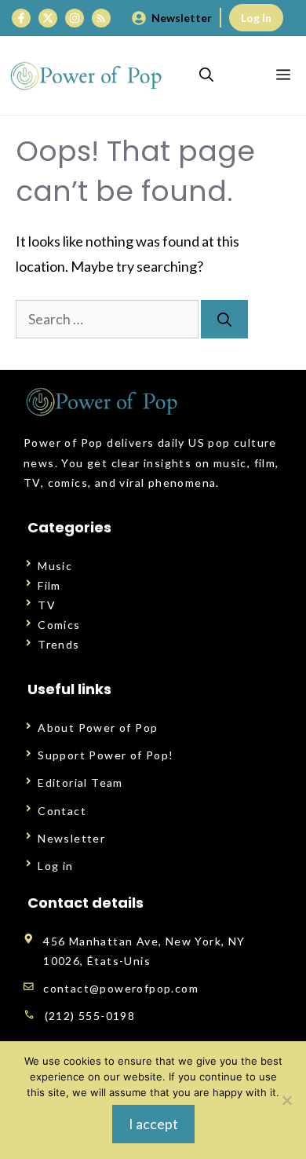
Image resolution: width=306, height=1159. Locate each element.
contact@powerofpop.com (121, 988)
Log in (256, 17)
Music (55, 565)
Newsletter (181, 17)
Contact (62, 810)
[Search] (224, 319)
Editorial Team (80, 782)
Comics (59, 624)
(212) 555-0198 (90, 1015)
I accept (153, 1123)
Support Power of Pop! (105, 755)
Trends (58, 644)
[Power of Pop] (86, 75)
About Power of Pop (98, 727)
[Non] (286, 1100)
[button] (206, 75)
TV (47, 605)
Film (49, 585)
